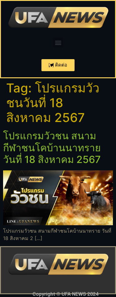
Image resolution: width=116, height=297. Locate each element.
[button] (58, 42)
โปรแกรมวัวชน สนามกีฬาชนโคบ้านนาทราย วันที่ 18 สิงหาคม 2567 (52, 147)
